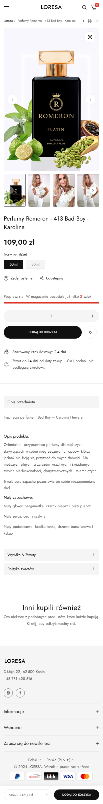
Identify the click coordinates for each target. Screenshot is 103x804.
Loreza (8, 20)
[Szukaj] (84, 7)
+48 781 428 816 (18, 678)
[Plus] (92, 316)
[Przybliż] (90, 37)
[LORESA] (51, 7)
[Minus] (10, 316)
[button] (91, 99)
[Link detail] (8, 692)
